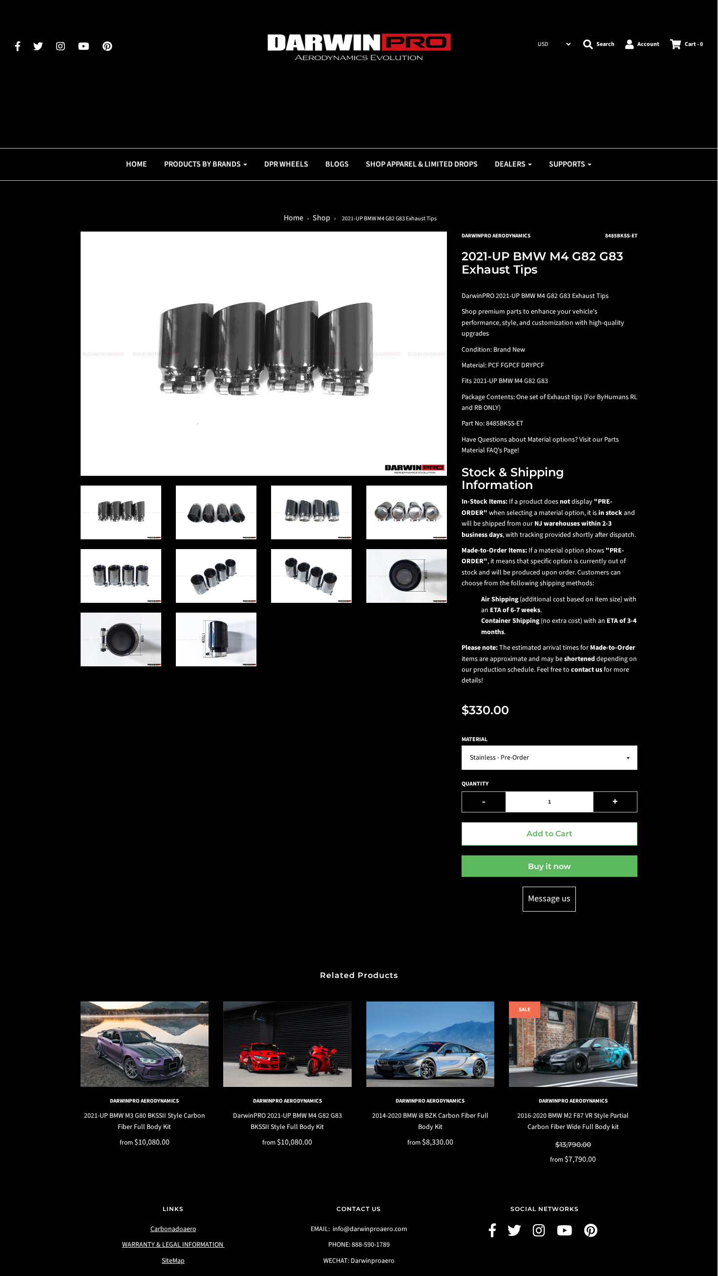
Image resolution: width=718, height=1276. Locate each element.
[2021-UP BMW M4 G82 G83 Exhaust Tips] (216, 512)
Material (474, 739)
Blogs (337, 164)
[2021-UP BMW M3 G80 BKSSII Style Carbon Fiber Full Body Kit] (145, 1044)
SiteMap (173, 1261)
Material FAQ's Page (489, 450)
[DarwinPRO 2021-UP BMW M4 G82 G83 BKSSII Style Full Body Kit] (287, 1044)
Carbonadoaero (173, 1229)
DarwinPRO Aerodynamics (144, 1101)
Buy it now (549, 866)
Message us (549, 899)
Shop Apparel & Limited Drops (422, 164)
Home (136, 164)
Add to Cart (549, 833)
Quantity (475, 784)
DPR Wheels (286, 164)
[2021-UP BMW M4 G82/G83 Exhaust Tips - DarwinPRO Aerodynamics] (121, 512)
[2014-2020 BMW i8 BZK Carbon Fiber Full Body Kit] (430, 1044)
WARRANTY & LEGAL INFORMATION (173, 1245)
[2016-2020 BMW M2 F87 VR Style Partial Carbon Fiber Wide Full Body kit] (573, 1044)
